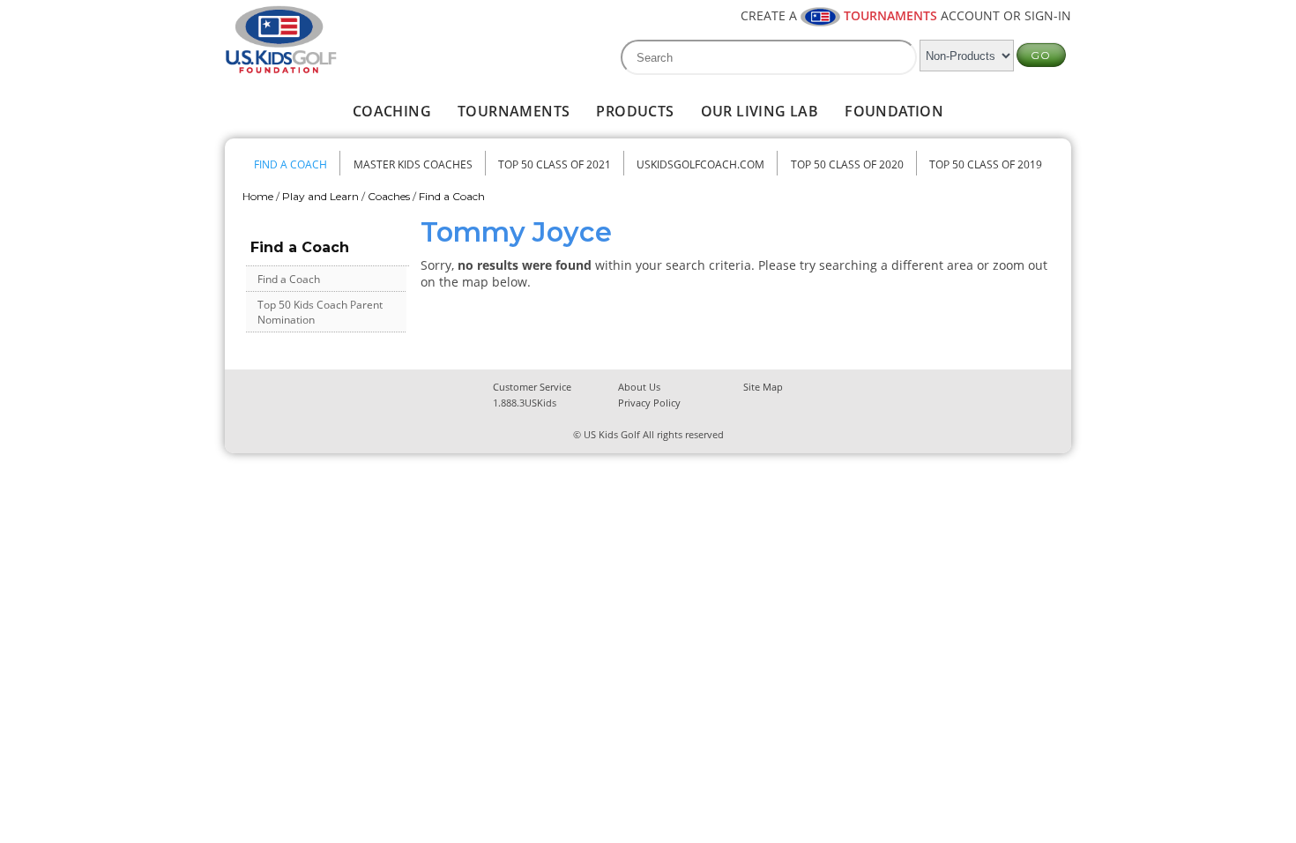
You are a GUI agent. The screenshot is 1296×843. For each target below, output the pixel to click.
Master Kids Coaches (413, 164)
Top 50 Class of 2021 (554, 164)
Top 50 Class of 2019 (985, 164)
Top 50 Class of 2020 (847, 164)
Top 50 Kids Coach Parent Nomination (320, 312)
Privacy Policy (649, 402)
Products (635, 111)
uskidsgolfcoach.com (700, 164)
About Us (639, 386)
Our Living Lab (760, 111)
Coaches (389, 196)
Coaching (392, 111)
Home (257, 196)
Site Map (763, 386)
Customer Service (532, 386)
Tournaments (514, 111)
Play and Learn (320, 196)
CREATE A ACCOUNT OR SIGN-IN (906, 15)
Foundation (894, 111)
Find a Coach (290, 164)
